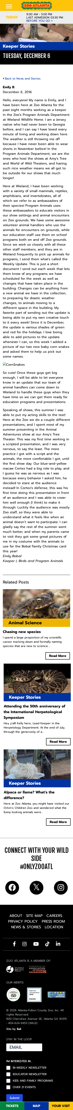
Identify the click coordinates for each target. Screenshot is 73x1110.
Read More (57, 655)
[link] (36, 5)
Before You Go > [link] (39, 21)
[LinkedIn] (58, 943)
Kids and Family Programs (33, 1081)
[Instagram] (24, 943)
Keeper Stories (19, 46)
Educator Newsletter (30, 1074)
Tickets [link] (12, 1106)
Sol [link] (19, 1029)
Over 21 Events (24, 1087)
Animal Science (25, 622)
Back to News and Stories (22, 78)
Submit (14, 1098)
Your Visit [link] (61, 1106)
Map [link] (36, 1106)
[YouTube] (36, 943)
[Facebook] (14, 943)
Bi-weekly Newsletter (29, 1068)
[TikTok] (47, 943)
